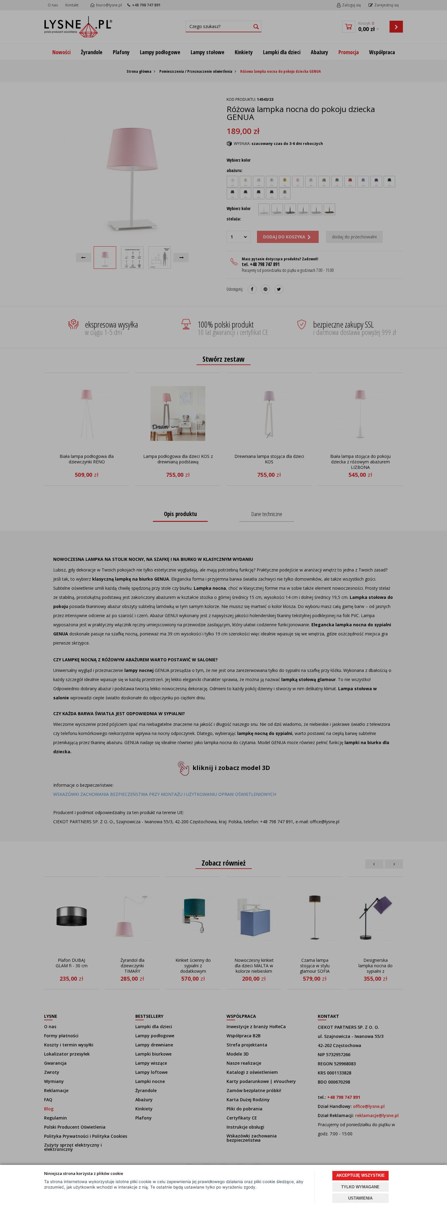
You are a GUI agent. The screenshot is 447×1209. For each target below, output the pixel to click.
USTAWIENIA (360, 1198)
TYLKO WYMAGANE (360, 1187)
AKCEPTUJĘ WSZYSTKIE (360, 1175)
